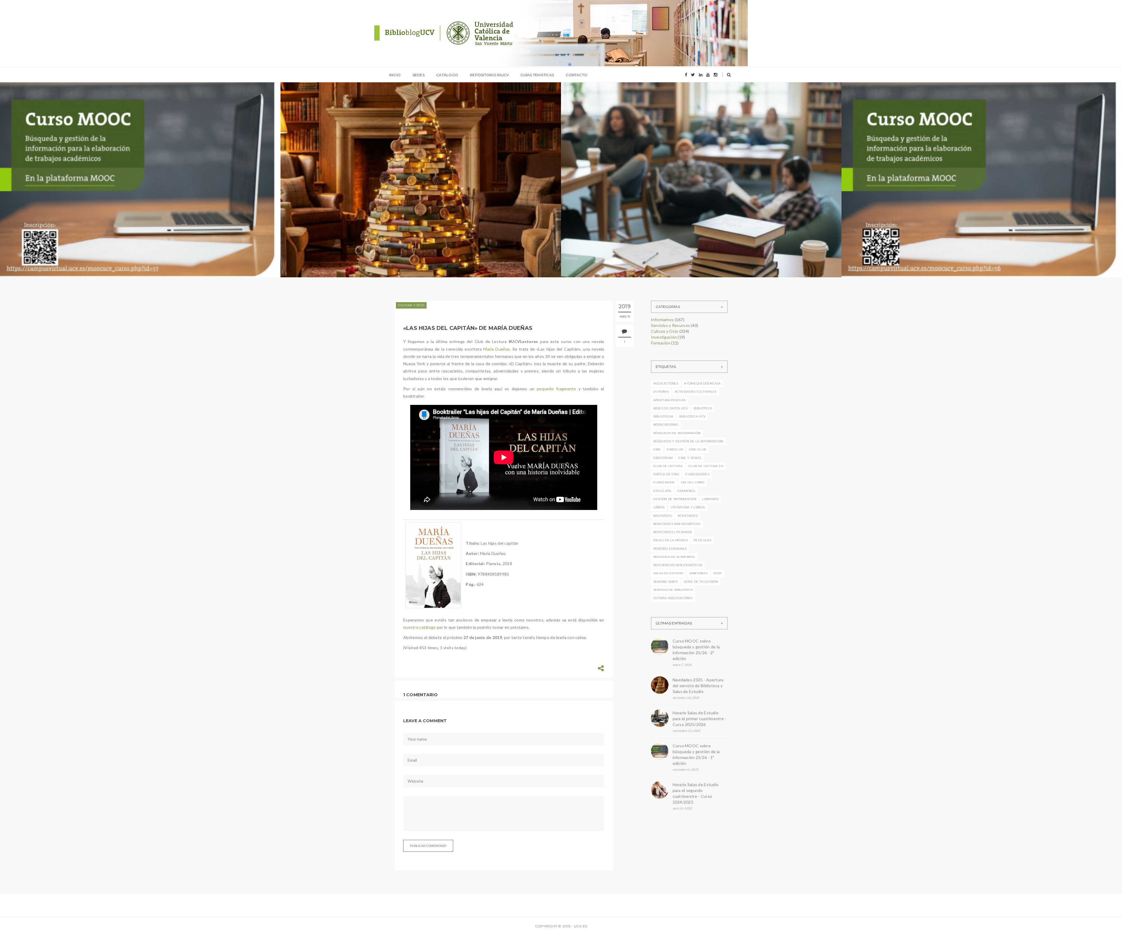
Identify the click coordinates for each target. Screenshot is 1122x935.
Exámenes (686, 491)
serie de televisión (701, 582)
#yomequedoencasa (702, 383)
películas (702, 540)
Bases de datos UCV (670, 408)
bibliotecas (663, 416)
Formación (661, 342)
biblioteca (703, 408)
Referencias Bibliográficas (677, 565)
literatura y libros (688, 507)
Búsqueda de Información (677, 433)
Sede (717, 573)
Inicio (395, 75)
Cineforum (663, 458)
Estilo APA (662, 491)
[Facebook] (686, 75)
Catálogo (447, 75)
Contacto (576, 75)
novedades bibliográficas (676, 524)
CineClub (675, 449)
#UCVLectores (665, 383)
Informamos (31, 171)
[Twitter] (693, 75)
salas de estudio (668, 573)
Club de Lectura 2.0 (705, 466)
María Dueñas (496, 349)
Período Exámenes (670, 549)
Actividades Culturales (696, 391)
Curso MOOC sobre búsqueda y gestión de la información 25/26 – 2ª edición (127, 182)
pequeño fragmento (556, 388)
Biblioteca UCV (692, 416)
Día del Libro (692, 482)
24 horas (661, 391)
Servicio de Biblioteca (673, 590)
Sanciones (698, 573)
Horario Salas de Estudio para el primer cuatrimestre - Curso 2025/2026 (699, 718)
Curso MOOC (664, 482)
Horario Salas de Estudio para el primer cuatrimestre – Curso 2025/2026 (684, 182)
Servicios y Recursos (670, 325)
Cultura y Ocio (411, 305)
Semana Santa (665, 582)
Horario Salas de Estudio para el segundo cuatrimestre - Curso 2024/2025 (696, 793)
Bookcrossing (666, 424)
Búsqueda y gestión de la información (688, 441)
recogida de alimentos (674, 557)
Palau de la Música (670, 540)
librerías (710, 499)
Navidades (662, 516)
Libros (659, 507)
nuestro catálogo (419, 627)
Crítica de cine (666, 474)
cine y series (689, 458)
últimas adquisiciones (673, 598)
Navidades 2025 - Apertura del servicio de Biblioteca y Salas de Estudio (698, 685)
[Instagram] (715, 75)
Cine (657, 449)
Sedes (419, 75)
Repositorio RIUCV (489, 75)
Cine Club (697, 449)
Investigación (664, 337)
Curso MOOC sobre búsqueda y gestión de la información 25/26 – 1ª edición (968, 182)
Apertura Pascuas (669, 400)
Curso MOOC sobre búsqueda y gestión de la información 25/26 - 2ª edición (696, 649)
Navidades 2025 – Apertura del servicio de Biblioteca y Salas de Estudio (403, 182)
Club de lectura (668, 466)
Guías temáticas (537, 75)
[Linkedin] (700, 75)
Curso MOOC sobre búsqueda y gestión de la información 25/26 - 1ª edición (696, 754)
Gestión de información (675, 499)
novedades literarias (672, 532)
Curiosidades (697, 474)
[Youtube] (708, 75)
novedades (688, 516)
